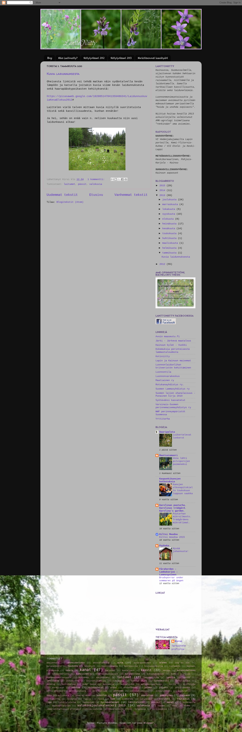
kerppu (166, 670)
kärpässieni (103, 677)
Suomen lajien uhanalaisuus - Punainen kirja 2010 (175, 394)
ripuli (87, 699)
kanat (85, 670)
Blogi (49, 58)
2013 (163, 195)
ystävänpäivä (159, 709)
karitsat (110, 670)
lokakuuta (169, 209)
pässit (82, 184)
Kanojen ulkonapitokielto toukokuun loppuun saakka (183, 489)
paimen (148, 687)
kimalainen (82, 674)
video (187, 706)
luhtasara (118, 681)
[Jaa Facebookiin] (122, 179)
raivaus (185, 695)
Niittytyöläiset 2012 (94, 58)
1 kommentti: (97, 179)
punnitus (102, 695)
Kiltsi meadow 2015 (172, 537)
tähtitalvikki (136, 702)
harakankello (54, 666)
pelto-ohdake (182, 688)
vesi (174, 706)
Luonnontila (163, 372)
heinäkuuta (170, 223)
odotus (76, 687)
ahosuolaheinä (101, 663)
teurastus (183, 699)
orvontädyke (130, 688)
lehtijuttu (53, 681)
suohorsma (127, 699)
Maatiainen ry (165, 380)
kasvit (146, 670)
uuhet (170, 702)
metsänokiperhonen (151, 684)
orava (113, 688)
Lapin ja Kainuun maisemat (173, 360)
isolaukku (174, 666)
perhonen (118, 691)
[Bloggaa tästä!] (115, 179)
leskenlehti (72, 681)
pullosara (63, 695)
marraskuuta (170, 204)
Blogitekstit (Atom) (70, 202)
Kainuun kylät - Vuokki (171, 345)
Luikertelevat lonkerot (182, 436)
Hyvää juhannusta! (180, 550)
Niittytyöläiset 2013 (121, 58)
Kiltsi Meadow (168, 534)
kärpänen (84, 677)
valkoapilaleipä (61, 706)
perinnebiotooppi (140, 691)
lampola (170, 677)
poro (49, 695)
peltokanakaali (77, 691)
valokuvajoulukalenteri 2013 (101, 705)
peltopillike (99, 691)
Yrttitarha (163, 419)
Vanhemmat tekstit (131, 195)
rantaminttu (53, 699)
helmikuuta (170, 248)
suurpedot (164, 699)
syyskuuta (169, 214)
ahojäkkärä (53, 663)
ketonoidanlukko (186, 670)
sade (112, 699)
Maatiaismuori (168, 455)
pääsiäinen (147, 695)
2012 (163, 264)
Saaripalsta (167, 432)
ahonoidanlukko (76, 663)
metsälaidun (127, 684)
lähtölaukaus (182, 681)
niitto (172, 684)
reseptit (72, 699)
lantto (186, 677)
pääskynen (166, 695)
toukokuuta (170, 233)
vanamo (161, 706)
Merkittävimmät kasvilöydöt (153, 58)
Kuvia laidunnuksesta (63, 73)
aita (120, 662)
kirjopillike (132, 674)
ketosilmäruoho (60, 674)
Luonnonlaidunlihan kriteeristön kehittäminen (173, 366)
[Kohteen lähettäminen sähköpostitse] (112, 179)
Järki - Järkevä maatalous (173, 340)
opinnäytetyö (95, 687)
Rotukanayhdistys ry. (170, 384)
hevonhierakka (110, 666)
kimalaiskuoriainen (107, 674)
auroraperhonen (142, 663)
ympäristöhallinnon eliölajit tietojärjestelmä (74, 709)
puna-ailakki (82, 695)
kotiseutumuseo (155, 674)
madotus (51, 684)
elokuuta (168, 219)
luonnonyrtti (161, 681)
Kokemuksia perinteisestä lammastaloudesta (173, 350)
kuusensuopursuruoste (59, 677)
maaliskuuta (170, 243)
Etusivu (96, 195)
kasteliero (128, 670)
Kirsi (178, 641)
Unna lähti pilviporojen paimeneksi (181, 461)
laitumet (69, 184)
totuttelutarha (67, 702)
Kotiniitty (163, 356)
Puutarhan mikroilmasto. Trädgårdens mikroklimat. (182, 518)
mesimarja (108, 684)
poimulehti (184, 691)
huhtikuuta (170, 238)
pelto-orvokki (55, 691)
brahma (163, 663)
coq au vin (182, 663)
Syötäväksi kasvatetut (170, 400)
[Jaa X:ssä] (119, 179)
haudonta (73, 666)
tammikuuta (170, 253)
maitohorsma (69, 684)
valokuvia (95, 184)
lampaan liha (151, 677)
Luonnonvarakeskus (168, 376)
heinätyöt (89, 666)
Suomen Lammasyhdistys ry (173, 389)
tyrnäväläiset (110, 702)
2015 (163, 185)
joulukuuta (170, 199)
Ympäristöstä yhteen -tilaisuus (127, 709)
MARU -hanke (89, 684)
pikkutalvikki (164, 691)
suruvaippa (146, 699)
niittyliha (189, 684)
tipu (49, 702)
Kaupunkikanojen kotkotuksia (170, 480)
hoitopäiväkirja (153, 666)
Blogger (149, 723)
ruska (101, 699)
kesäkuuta (169, 228)
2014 (163, 190)
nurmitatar (58, 688)
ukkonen (155, 702)
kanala (69, 670)
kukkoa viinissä (180, 674)
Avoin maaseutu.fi (168, 336)
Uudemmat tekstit (62, 195)
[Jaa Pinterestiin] (126, 179)
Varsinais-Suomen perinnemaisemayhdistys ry (173, 406)
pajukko (163, 688)
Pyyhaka (164, 545)
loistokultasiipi (96, 681)
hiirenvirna (131, 666)
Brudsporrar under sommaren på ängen (171, 579)
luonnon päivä (139, 681)
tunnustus (88, 702)
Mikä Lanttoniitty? (68, 58)
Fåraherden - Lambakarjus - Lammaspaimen (168, 572)
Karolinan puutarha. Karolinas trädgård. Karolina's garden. (172, 508)
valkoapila (189, 702)
